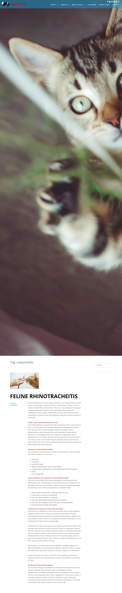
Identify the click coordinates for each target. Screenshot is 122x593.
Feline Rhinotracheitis (44, 396)
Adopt (53, 5)
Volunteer (91, 5)
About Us (65, 5)
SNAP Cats (7, 5)
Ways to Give (77, 5)
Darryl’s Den (104, 5)
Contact (116, 5)
